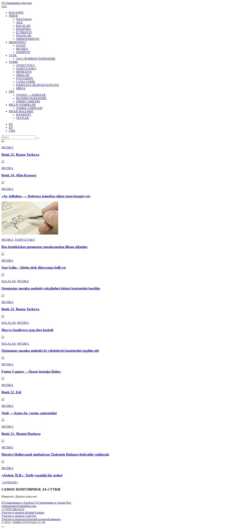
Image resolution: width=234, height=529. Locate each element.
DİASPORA (23, 29)
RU (11, 124)
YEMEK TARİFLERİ (29, 108)
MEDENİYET (17, 42)
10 (11, 482)
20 (14, 482)
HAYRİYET (23, 114)
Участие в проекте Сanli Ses (18, 515)
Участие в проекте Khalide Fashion (22, 512)
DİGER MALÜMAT (21, 111)
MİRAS (20, 88)
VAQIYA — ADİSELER (31, 94)
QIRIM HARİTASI (27, 38)
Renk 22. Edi (11, 392)
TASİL (13, 55)
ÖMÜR (13, 15)
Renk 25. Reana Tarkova (20, 155)
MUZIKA (22, 48)
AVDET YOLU (25, 65)
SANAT (21, 45)
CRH (12, 130)
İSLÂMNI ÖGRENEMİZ (31, 98)
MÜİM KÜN (24, 71)
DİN (11, 91)
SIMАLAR (22, 75)
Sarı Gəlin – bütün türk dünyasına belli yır (33, 267)
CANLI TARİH (25, 81)
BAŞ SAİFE (16, 12)
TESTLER (22, 118)
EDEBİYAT (23, 52)
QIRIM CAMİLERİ (28, 101)
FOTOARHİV (24, 78)
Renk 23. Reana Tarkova (20, 309)
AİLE (19, 22)
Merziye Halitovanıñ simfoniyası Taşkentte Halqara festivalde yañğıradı (55, 454)
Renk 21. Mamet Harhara (21, 434)
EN (11, 127)
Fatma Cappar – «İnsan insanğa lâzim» (31, 371)
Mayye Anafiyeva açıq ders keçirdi (27, 330)
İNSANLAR (23, 35)
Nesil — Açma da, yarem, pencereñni (29, 413)
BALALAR (23, 25)
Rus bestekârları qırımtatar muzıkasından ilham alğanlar (44, 247)
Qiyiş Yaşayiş (24, 19)
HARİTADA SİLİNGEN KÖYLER (37, 85)
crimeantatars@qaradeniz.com (18, 506)
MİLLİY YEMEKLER (22, 104)
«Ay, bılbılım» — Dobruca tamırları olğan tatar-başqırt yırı (45, 196)
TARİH (13, 62)
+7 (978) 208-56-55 (12, 509)
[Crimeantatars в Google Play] (53, 502)
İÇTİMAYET (24, 32)
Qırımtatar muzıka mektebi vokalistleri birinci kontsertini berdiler (50, 288)
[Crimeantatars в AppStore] (17, 502)
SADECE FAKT (26, 68)
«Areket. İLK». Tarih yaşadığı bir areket (31, 475)
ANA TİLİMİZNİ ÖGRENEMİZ (35, 58)
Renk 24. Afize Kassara (18, 175)
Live (4, 6)
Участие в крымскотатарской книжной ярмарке (31, 519)
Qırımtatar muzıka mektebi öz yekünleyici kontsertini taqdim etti (50, 351)
